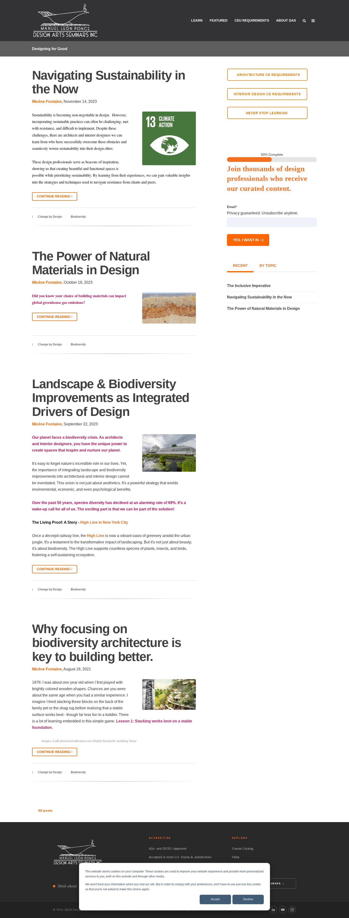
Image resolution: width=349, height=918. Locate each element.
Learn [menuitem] (197, 20)
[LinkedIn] (273, 909)
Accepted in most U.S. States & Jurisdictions (180, 857)
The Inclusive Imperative (249, 286)
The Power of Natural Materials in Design (91, 263)
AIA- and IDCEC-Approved (167, 849)
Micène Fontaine (47, 101)
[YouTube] (283, 909)
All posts (45, 810)
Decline (248, 899)
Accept (215, 899)
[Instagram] (292, 909)
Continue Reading (54, 196)
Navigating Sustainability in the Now (108, 82)
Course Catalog (242, 849)
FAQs (235, 857)
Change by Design (50, 216)
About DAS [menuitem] (286, 20)
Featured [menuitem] (218, 20)
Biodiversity (78, 216)
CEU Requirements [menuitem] (252, 20)
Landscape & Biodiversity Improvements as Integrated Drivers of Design (110, 397)
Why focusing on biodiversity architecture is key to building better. (106, 642)
